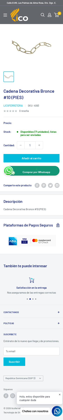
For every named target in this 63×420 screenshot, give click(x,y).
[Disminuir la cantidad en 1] (20, 145)
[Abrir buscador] (43, 15)
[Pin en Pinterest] (43, 185)
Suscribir (14, 361)
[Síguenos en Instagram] (12, 395)
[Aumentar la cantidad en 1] (39, 145)
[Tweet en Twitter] (50, 185)
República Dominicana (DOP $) (20, 378)
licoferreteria (13, 105)
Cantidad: (9, 145)
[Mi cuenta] (49, 15)
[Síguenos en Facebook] (6, 395)
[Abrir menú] (5, 15)
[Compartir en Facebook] (37, 185)
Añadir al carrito (31, 158)
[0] (56, 15)
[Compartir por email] (57, 185)
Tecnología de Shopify (14, 412)
